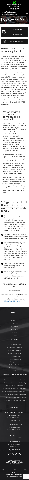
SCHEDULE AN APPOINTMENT (17, 31)
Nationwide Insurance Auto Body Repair (16, 391)
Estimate (15, 321)
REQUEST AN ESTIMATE (17, 41)
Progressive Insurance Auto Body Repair (16, 397)
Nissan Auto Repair (15, 359)
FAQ (16, 332)
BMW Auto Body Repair (15, 365)
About (15, 318)
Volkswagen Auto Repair (15, 362)
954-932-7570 (15, 6)
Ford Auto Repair (15, 368)
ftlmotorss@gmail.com (15, 4)
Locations (15, 326)
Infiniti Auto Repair (16, 356)
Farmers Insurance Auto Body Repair (15, 394)
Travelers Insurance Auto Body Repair (15, 388)
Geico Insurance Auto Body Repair (15, 380)
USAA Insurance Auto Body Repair (15, 386)
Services (15, 324)
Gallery (16, 335)
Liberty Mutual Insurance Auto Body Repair (15, 383)
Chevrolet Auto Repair (16, 347)
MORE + (16, 370)
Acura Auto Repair (16, 344)
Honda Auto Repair (15, 350)
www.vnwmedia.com (14, 476)
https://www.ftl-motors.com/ (14, 301)
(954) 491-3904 (15, 420)
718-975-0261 (16, 450)
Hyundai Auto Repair (15, 353)
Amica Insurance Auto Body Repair (15, 400)
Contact (15, 329)
